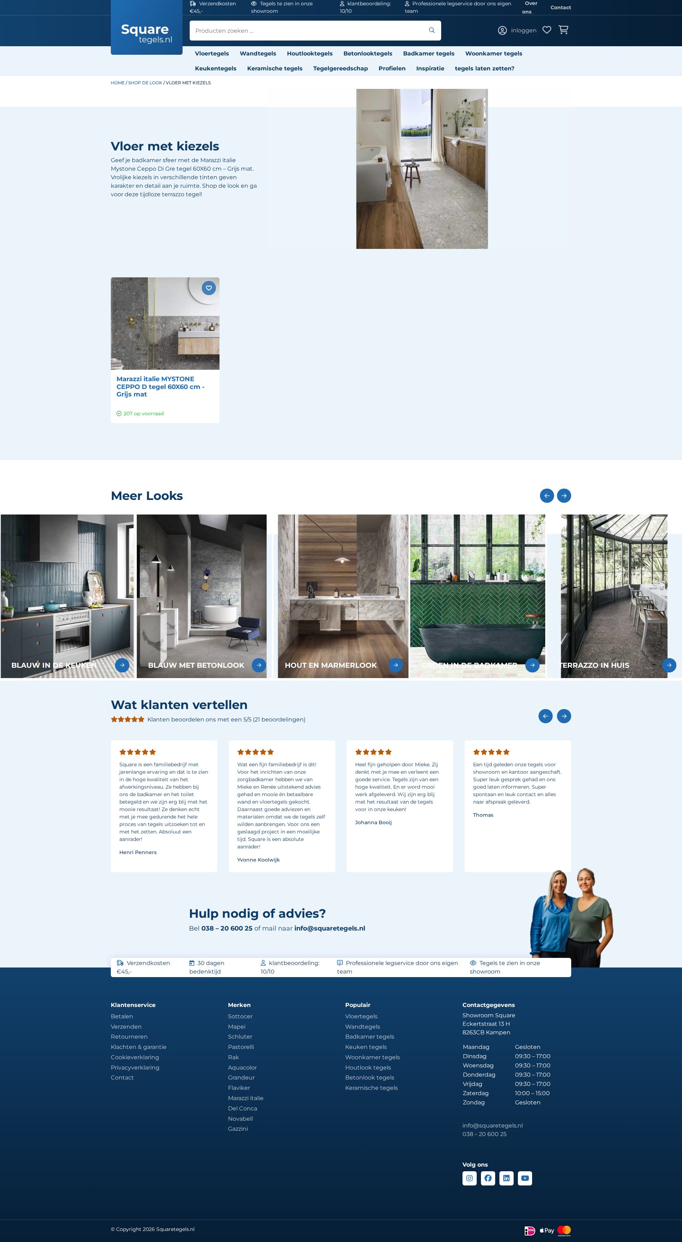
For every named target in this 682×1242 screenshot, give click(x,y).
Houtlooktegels (310, 53)
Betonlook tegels (369, 1077)
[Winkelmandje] (564, 31)
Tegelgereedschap (340, 68)
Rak (233, 1057)
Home (118, 82)
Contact (561, 7)
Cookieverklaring (135, 1057)
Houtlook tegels (368, 1067)
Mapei (236, 1026)
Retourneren (129, 1036)
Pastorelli (241, 1047)
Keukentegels (216, 68)
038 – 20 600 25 (484, 1134)
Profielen (392, 68)
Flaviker (239, 1087)
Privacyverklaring (135, 1067)
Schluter (240, 1036)
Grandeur (241, 1077)
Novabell (240, 1118)
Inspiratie (430, 68)
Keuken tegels (366, 1047)
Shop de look (145, 82)
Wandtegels (258, 53)
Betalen (122, 1016)
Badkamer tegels (429, 53)
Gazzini (238, 1128)
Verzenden (126, 1026)
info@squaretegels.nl (329, 928)
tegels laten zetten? (484, 68)
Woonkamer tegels (494, 53)
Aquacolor (242, 1067)
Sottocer (240, 1016)
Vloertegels (212, 53)
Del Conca (242, 1108)
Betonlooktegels (368, 53)
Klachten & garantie (139, 1047)
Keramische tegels (275, 68)
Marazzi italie (246, 1098)
